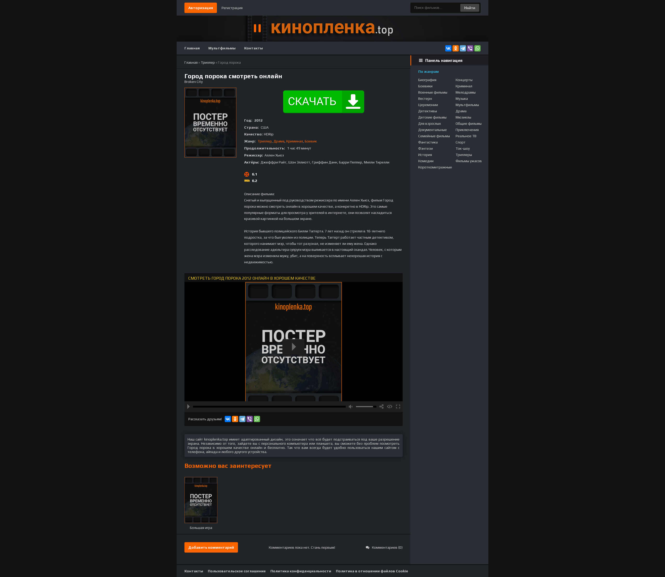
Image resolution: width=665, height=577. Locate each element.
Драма (279, 141)
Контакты (253, 48)
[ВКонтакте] (448, 48)
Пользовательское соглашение (237, 571)
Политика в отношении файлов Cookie (372, 571)
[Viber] (470, 48)
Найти (469, 8)
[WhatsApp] (477, 48)
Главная (192, 48)
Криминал (294, 141)
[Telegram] (463, 48)
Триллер (265, 141)
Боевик (311, 141)
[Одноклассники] (456, 48)
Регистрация (232, 8)
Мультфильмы (222, 48)
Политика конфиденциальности (300, 571)
